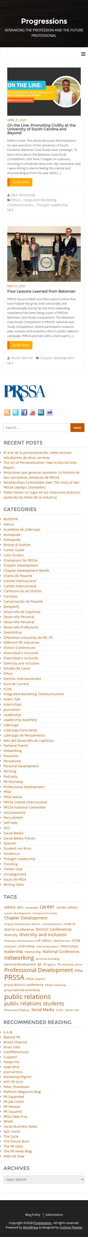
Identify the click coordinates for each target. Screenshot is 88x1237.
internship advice (47, 946)
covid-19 (69, 924)
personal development (20, 964)
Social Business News (20, 1126)
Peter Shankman (16, 1086)
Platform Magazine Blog (22, 1091)
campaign (31, 907)
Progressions (42, 1223)
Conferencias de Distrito (23, 591)
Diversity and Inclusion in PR (22, 940)
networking (19, 957)
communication (52, 924)
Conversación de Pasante (23, 602)
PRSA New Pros (15, 1116)
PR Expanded (14, 1096)
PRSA (7, 792)
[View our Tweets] (15, 412)
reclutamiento (15, 813)
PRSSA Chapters (35, 979)
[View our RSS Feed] (7, 412)
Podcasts (10, 777)
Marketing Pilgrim (17, 1077)
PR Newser (12, 1106)
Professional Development (24, 787)
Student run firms (17, 849)
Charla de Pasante (18, 576)
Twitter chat (13, 869)
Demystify (11, 607)
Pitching (10, 771)
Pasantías (11, 756)
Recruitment (13, 818)
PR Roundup (13, 782)
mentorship (33, 951)
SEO (7, 828)
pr (40, 964)
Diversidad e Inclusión (21, 653)
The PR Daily (13, 1146)
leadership (13, 952)
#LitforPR (11, 519)
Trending (11, 864)
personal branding (48, 958)
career (47, 906)
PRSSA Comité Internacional (25, 802)
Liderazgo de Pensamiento (24, 736)
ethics (47, 940)
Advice (9, 524)
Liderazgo (11, 725)
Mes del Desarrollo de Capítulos (29, 741)
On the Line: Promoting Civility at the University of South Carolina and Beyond (41, 129)
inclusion (10, 946)
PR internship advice (69, 964)
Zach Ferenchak (23, 195)
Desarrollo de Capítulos (22, 612)
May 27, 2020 (16, 286)
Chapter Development (57, 358)
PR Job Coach (14, 1101)
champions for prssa (44, 913)
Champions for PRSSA (21, 561)
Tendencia (12, 854)
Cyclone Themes (71, 1227)
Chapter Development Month (26, 571)
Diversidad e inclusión (21, 658)
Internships (13, 705)
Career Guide (14, 550)
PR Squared (13, 1111)
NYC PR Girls (13, 1081)
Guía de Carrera (16, 684)
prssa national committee (22, 990)
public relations (27, 996)
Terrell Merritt (22, 358)
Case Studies (14, 555)
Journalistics (13, 1072)
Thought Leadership (52, 205)
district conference (19, 929)
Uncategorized (15, 874)
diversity (11, 935)
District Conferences (19, 648)
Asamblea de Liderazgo (22, 530)
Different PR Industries (21, 643)
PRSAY (8, 1121)
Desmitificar (13, 633)
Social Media (13, 833)
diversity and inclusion (43, 934)
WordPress (30, 1227)
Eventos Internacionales (22, 679)
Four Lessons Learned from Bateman (41, 291)
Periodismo (12, 761)
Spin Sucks (12, 1131)
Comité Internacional (20, 581)
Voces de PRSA (15, 880)
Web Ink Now (14, 1156)
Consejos (11, 596)
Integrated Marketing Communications (34, 694)
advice (9, 907)
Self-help (11, 823)
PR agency (49, 964)
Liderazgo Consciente (20, 730)
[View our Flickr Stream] (49, 412)
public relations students (34, 1003)
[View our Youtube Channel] (32, 412)
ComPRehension (16, 1052)
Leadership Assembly (20, 720)
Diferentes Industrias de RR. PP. (28, 638)
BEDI (20, 907)
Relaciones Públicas (17, 1010)
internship (26, 946)
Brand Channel (15, 1042)
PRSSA (14, 977)
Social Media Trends (19, 838)
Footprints (11, 1062)
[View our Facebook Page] (24, 412)
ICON (8, 689)
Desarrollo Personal (19, 617)
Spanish (10, 843)
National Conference (61, 951)
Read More (21, 182)
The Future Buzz (16, 1141)
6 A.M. (8, 1032)
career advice (66, 907)
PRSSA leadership (55, 985)
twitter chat (72, 1010)
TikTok (59, 1010)
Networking (13, 751)
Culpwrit (10, 1057)
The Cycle (11, 1136)
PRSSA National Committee (25, 808)
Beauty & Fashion (17, 545)
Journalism (12, 710)
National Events (16, 746)
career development (17, 913)
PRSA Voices (13, 797)
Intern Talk (12, 699)
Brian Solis (12, 1047)
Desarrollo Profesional (21, 627)
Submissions (54, 1214)
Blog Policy (32, 1214)
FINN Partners (61, 940)
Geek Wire (11, 1067)
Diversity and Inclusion (21, 663)
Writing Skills (14, 885)
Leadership (12, 715)
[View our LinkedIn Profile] (41, 412)
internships (69, 946)
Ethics (16, 200)
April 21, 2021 (17, 120)
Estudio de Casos (17, 668)
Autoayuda (12, 535)
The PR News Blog (18, 1151)
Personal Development (21, 766)
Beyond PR (12, 1037)
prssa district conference (23, 984)
